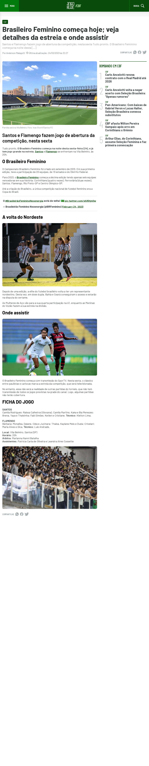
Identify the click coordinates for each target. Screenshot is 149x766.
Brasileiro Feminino (28, 177)
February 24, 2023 (72, 206)
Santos (39, 151)
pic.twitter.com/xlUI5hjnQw (80, 200)
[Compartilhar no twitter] (144, 52)
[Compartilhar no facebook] (139, 52)
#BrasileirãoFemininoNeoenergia (24, 200)
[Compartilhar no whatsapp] (135, 52)
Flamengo (51, 151)
